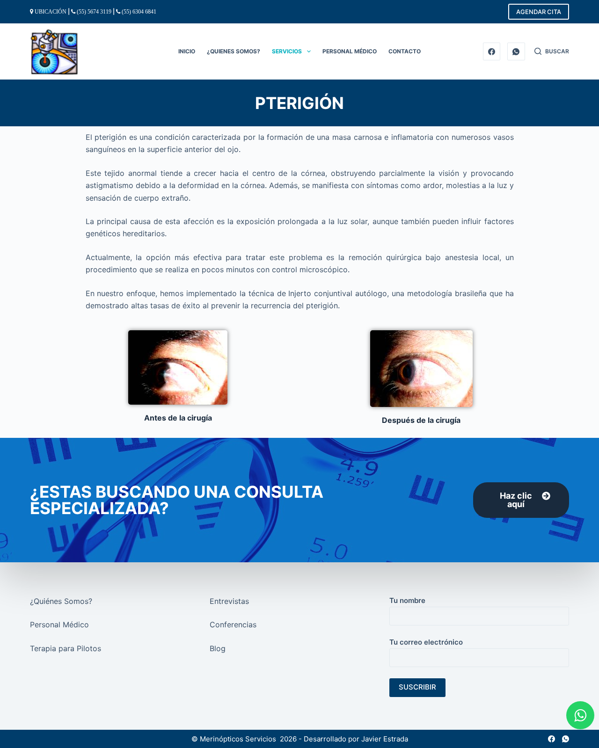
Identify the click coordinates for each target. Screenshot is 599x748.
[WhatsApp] (516, 51)
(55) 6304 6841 (139, 12)
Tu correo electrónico (426, 642)
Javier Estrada (384, 738)
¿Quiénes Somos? (61, 601)
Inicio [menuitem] (186, 51)
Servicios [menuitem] (287, 51)
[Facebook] (492, 51)
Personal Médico (59, 624)
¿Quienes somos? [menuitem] (233, 51)
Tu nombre (407, 600)
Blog (218, 648)
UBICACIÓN (50, 12)
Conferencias (233, 624)
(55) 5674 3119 (94, 12)
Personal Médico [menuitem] (349, 51)
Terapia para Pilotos (65, 648)
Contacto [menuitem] (404, 51)
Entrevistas (229, 601)
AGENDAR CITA (538, 11)
